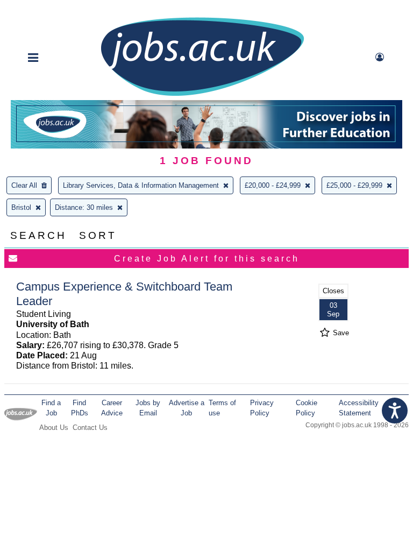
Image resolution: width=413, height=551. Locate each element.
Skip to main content (43, 9)
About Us (53, 427)
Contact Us (90, 427)
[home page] (202, 95)
